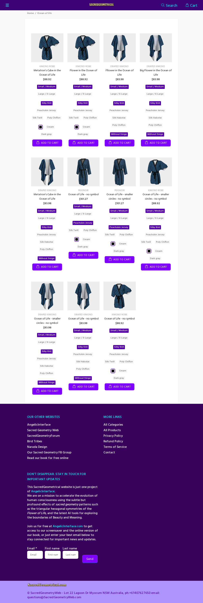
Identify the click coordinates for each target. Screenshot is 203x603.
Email (32, 548)
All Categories (113, 424)
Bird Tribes (34, 441)
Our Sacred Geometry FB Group (49, 452)
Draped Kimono (119, 66)
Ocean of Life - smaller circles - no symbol (119, 196)
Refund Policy (113, 441)
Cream (50, 127)
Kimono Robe (47, 66)
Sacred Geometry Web (43, 430)
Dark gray (46, 134)
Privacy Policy (113, 436)
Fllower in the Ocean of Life (120, 72)
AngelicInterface (39, 424)
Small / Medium (46, 87)
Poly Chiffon (53, 118)
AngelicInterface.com (68, 526)
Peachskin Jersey (46, 111)
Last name (70, 548)
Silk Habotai (118, 118)
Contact (109, 452)
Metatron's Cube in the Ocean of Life (47, 72)
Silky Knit (47, 103)
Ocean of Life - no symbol (83, 194)
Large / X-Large (46, 94)
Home (30, 13)
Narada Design (37, 447)
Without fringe (119, 134)
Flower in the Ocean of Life (83, 72)
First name (52, 548)
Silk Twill (37, 118)
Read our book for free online (47, 458)
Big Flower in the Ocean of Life (156, 72)
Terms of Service (115, 447)
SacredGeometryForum (43, 436)
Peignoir (83, 190)
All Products (112, 430)
